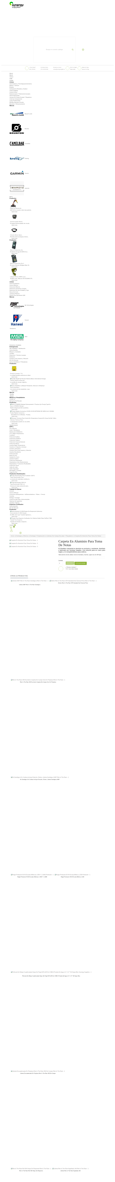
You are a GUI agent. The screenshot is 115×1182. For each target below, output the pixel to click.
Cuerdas (12, 496)
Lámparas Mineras (15, 293)
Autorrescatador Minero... (17, 221)
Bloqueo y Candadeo (15, 351)
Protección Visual (14, 465)
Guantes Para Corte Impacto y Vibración (20, 450)
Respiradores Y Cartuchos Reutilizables (20, 463)
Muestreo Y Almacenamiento (17, 104)
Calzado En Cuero (14, 457)
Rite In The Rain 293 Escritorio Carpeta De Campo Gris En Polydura (38, 682)
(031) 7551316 (32, 69)
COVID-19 (12, 399)
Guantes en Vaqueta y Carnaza (18, 447)
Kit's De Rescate (14, 360)
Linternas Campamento (16, 99)
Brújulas (12, 87)
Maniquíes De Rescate (16, 401)
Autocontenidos (14, 350)
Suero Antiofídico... (15, 387)
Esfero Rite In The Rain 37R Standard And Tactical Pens (73, 583)
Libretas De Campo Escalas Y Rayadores (21, 97)
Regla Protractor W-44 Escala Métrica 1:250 (72, 877)
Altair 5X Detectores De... (17, 250)
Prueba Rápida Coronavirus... (18, 413)
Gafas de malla (14, 467)
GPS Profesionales (15, 95)
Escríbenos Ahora (44, 67)
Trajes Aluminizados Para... (17, 477)
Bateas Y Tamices (14, 85)
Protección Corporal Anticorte (17, 442)
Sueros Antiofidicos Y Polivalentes (18, 362)
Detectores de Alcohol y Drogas (18, 288)
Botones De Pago (85, 69)
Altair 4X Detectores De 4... (17, 263)
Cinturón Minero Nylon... (16, 235)
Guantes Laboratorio (15, 448)
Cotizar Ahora (80, 563)
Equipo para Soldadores (16, 431)
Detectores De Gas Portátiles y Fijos (19, 290)
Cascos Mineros (14, 285)
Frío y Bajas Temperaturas (17, 433)
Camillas (12, 353)
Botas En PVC (13, 455)
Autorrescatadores (14, 283)
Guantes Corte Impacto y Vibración (19, 358)
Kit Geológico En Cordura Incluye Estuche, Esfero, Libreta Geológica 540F (40, 779)
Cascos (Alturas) (14, 492)
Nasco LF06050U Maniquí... (17, 406)
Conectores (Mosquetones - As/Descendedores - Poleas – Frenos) (27, 494)
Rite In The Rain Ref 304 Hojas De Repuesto (31, 1170)
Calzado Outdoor (14, 458)
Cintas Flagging (14, 90)
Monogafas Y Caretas (15, 470)
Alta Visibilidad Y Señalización (17, 348)
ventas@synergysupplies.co (59, 69)
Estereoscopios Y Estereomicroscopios (20, 94)
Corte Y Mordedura (15, 430)
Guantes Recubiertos (15, 452)
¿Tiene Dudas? (32, 67)
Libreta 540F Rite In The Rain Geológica (29, 584)
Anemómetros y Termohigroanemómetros (21, 83)
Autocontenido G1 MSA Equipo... (19, 513)
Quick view (13, 211)
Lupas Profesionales (15, 100)
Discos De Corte (14, 292)
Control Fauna (13, 92)
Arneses (12, 491)
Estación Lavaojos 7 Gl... (17, 373)
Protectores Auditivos (15, 438)
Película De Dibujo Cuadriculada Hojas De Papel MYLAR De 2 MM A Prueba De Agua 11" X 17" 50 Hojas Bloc (51, 976)
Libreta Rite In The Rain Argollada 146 (70, 1170)
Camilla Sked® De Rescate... (18, 380)
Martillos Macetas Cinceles (17, 102)
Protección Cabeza (15, 440)
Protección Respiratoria (16, 460)
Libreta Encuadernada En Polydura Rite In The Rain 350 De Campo (38, 1073)
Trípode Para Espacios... (16, 520)
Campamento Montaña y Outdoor (18, 89)
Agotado (70, 563)
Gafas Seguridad (14, 468)
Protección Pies (14, 453)
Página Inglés (72, 69)
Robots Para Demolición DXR (17, 295)
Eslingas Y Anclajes (15, 497)
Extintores (12, 357)
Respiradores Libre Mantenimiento (19, 462)
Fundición (12, 435)
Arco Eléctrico (13, 428)
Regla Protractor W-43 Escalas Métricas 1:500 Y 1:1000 (32, 877)
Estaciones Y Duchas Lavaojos (18, 355)
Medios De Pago (85, 67)
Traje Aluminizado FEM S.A (17, 484)
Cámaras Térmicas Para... (17, 420)
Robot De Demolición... (16, 208)
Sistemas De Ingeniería (16, 501)
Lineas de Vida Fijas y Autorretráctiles (20, 499)
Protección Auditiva (15, 437)
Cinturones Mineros (15, 287)
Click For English (73, 67)
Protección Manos (14, 443)
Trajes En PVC (13, 472)
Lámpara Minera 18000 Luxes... (18, 276)
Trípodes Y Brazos (14, 502)
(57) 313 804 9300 (44, 69)
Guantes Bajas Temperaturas (17, 445)
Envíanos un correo (57, 67)
